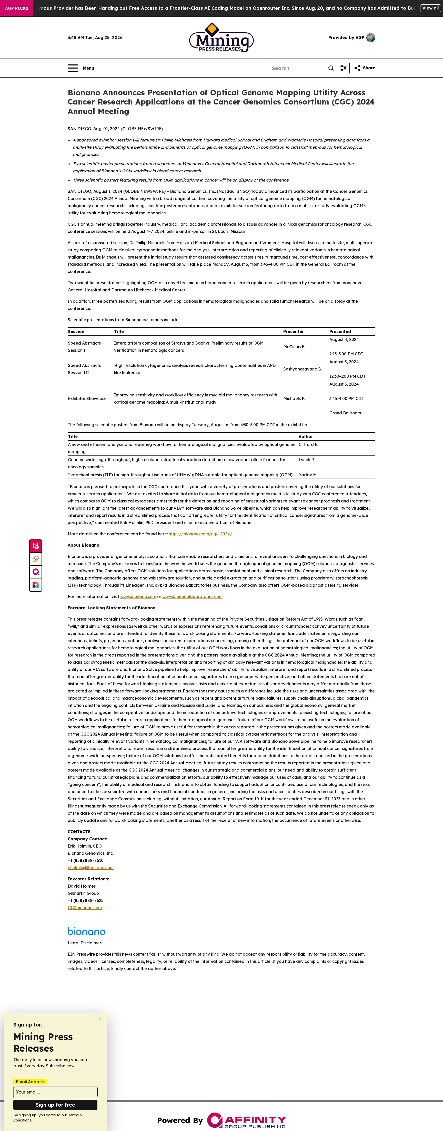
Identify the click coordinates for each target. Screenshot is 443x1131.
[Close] (100, 1019)
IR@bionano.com (85, 907)
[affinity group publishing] (36, 572)
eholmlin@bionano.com (91, 867)
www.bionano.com (138, 596)
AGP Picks (16, 8)
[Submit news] (36, 546)
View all (430, 8)
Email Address (30, 1081)
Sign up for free (55, 1104)
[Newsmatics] (36, 584)
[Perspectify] (36, 559)
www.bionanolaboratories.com (192, 596)
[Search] (331, 68)
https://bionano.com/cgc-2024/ (200, 533)
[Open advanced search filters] (343, 68)
